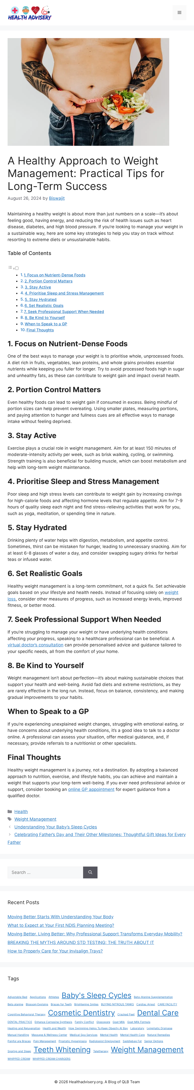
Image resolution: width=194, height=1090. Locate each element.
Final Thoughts (40, 330)
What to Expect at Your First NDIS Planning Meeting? (61, 925)
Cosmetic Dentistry (81, 1012)
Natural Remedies (158, 1035)
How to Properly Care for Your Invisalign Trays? (55, 951)
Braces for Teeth (61, 1004)
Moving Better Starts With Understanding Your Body (60, 916)
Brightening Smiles (86, 1004)
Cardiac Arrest (145, 1004)
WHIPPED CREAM (19, 1058)
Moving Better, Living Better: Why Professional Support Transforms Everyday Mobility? (95, 933)
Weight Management (35, 819)
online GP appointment (91, 789)
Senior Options (153, 1041)
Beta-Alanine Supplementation (153, 997)
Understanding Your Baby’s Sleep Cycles (55, 826)
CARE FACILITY (167, 1004)
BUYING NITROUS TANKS (117, 1004)
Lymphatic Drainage (159, 1028)
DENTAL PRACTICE (20, 1022)
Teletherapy (100, 1051)
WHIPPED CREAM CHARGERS (51, 1058)
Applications (38, 997)
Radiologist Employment (104, 1041)
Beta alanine (15, 1004)
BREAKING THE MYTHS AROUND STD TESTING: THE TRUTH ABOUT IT (81, 942)
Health (21, 811)
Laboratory (137, 1028)
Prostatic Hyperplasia (73, 1041)
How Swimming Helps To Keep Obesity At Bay (98, 1028)
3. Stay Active (38, 287)
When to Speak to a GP (46, 324)
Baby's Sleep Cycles (96, 995)
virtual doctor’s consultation (35, 644)
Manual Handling (18, 1035)
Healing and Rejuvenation (24, 1028)
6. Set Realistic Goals (44, 305)
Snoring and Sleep (19, 1051)
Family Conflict (84, 1022)
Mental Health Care (132, 1035)
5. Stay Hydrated (41, 299)
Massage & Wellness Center (49, 1035)
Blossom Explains (37, 1004)
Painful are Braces (19, 1041)
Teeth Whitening (62, 1049)
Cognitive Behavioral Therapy (26, 1014)
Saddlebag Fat (132, 1041)
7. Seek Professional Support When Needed (64, 311)
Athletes (53, 997)
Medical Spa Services (84, 1035)
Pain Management (44, 1041)
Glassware (103, 1022)
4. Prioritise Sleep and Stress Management (64, 293)
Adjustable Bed (17, 997)
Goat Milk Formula (138, 1022)
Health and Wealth (54, 1028)
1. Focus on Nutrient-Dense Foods (54, 275)
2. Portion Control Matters (48, 281)
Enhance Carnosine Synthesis (53, 1022)
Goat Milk (119, 1022)
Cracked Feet (126, 1014)
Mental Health (109, 1035)
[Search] (90, 873)
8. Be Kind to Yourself (45, 317)
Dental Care (158, 1012)
